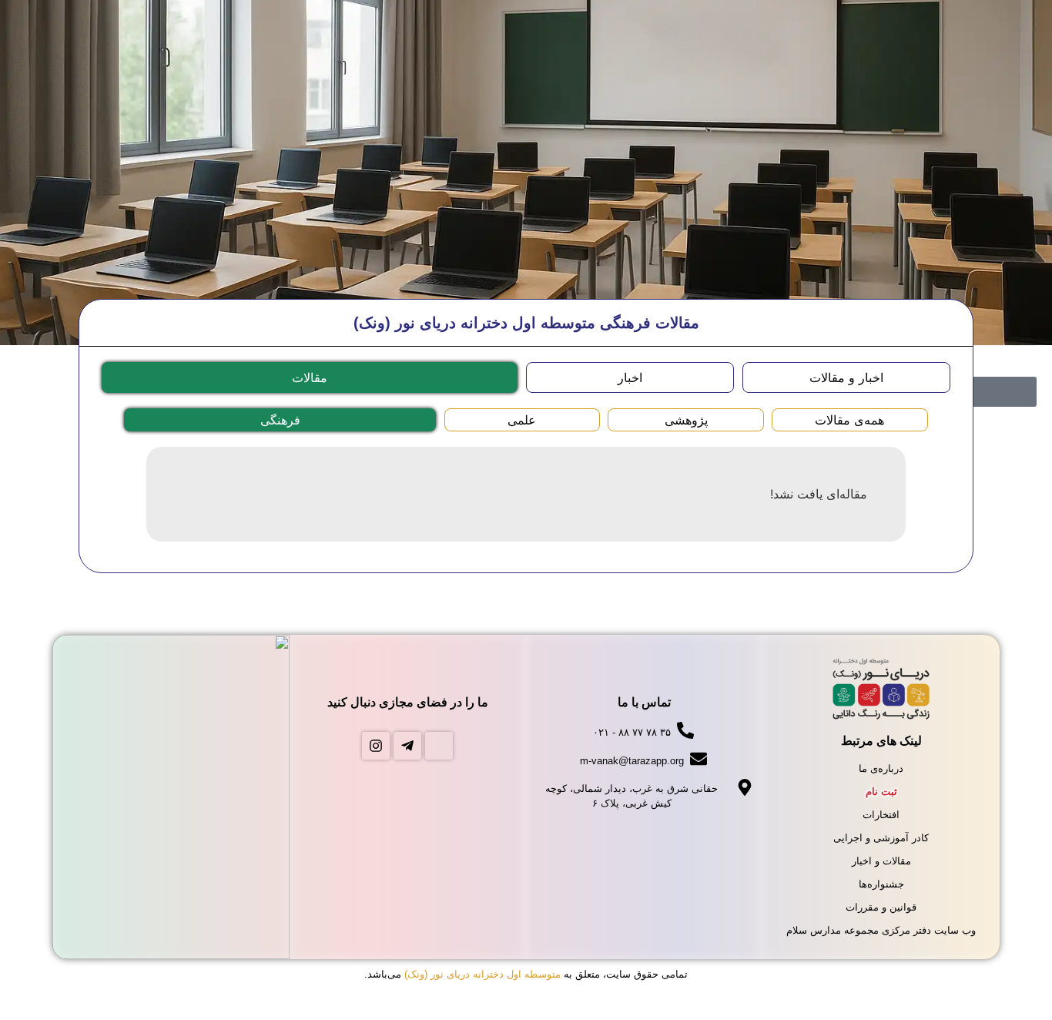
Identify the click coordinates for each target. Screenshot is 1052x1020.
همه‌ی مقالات (849, 420)
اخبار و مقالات (846, 377)
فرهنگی (280, 420)
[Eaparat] (439, 746)
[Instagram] (376, 746)
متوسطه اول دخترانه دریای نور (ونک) (482, 974)
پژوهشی (686, 420)
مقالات (309, 377)
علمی (522, 420)
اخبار (630, 377)
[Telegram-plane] (407, 746)
